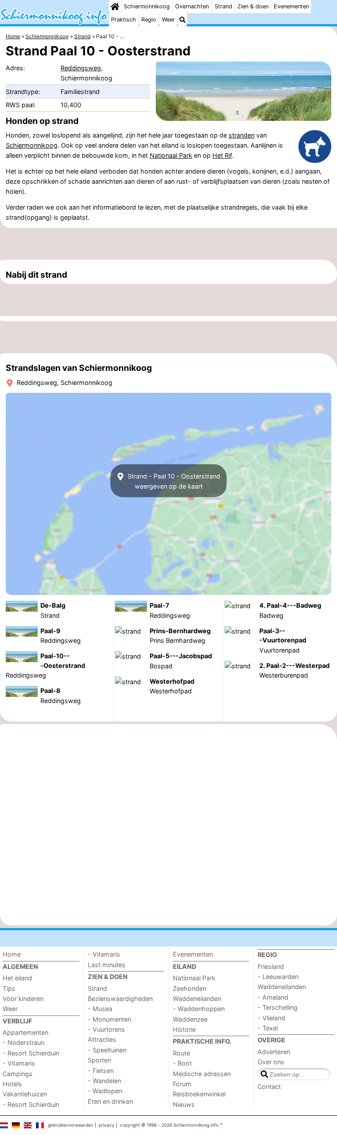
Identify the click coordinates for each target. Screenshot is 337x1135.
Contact (269, 1086)
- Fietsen (101, 1070)
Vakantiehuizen (25, 1094)
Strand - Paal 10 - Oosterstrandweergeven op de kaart (173, 481)
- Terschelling (278, 1007)
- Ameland (273, 997)
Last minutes (106, 964)
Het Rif (222, 155)
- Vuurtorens (106, 1029)
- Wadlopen (105, 1091)
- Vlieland (271, 1018)
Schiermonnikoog (147, 6)
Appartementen (25, 1032)
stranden (242, 135)
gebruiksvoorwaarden (70, 1125)
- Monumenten (109, 1019)
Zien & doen (253, 6)
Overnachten (192, 6)
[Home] (115, 6)
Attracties (102, 1039)
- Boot (182, 1063)
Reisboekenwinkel (199, 1094)
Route (181, 1053)
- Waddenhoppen (199, 1008)
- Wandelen (104, 1080)
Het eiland (17, 978)
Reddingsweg (81, 68)
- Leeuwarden (278, 976)
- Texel (268, 1028)
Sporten (99, 1060)
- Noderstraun (23, 1042)
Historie (184, 1029)
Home (12, 954)
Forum (182, 1084)
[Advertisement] (168, 244)
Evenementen (291, 6)
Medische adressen (202, 1073)
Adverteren (274, 1051)
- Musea (100, 1008)
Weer (168, 19)
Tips (9, 988)
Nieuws (184, 1104)
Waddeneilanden (197, 998)
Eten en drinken (110, 1101)
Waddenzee (190, 1019)
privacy (107, 1125)
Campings (17, 1073)
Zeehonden (189, 988)
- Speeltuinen (107, 1050)
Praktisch (123, 19)
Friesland (271, 966)
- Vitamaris (19, 1063)
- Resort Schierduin (31, 1053)
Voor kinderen (23, 998)
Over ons (271, 1062)
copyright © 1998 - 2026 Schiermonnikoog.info (169, 1125)
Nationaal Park (171, 155)
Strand (223, 6)
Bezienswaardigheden (120, 998)
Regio (148, 19)
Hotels (12, 1084)
